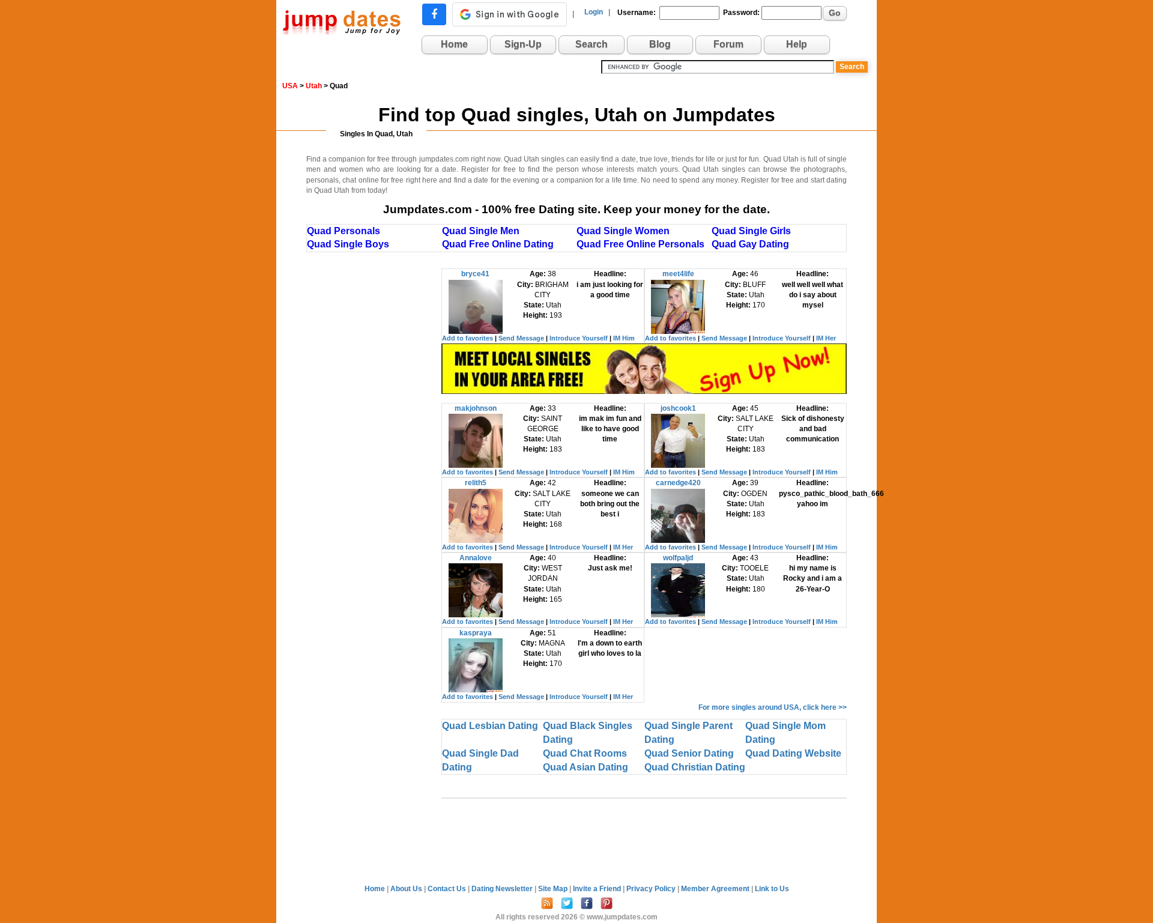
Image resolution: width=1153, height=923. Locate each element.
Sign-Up (523, 44)
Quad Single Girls (751, 231)
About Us (407, 889)
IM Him (624, 338)
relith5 (475, 483)
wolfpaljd (678, 558)
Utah (314, 86)
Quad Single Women (623, 231)
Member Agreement (716, 889)
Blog (660, 44)
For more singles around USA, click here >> (772, 707)
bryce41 (475, 274)
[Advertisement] (374, 448)
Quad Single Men (480, 231)
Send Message (521, 338)
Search (591, 44)
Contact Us (448, 889)
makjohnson (476, 408)
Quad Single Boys (348, 244)
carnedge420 (678, 483)
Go (835, 12)
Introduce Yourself (578, 338)
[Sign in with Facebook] (434, 14)
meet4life (678, 274)
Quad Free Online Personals (640, 244)
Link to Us (772, 889)
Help (796, 44)
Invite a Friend (598, 889)
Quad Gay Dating (750, 244)
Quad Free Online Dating (498, 244)
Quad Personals (343, 231)
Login (593, 12)
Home (454, 44)
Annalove (475, 558)
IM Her (826, 338)
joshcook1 (678, 408)
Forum (728, 44)
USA (290, 86)
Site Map (553, 889)
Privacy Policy (651, 889)
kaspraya (475, 633)
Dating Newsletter (502, 889)
